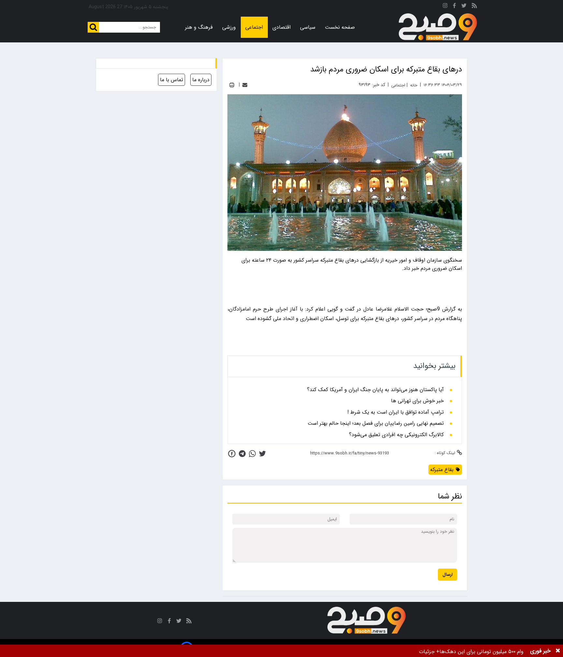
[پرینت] (231, 85)
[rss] (474, 7)
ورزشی (229, 27)
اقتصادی (281, 27)
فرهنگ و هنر (199, 27)
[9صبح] (438, 27)
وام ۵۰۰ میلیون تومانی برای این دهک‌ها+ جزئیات (471, 652)
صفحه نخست (340, 27)
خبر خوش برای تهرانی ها (417, 401)
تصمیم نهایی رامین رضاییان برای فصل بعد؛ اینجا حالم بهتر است (376, 423)
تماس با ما (171, 80)
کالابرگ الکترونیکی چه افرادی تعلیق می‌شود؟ (396, 434)
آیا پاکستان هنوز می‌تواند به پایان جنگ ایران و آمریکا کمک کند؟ (375, 389)
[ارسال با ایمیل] (244, 85)
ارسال (447, 574)
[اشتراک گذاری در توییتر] (262, 453)
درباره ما (200, 80)
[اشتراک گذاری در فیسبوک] (231, 453)
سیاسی (307, 27)
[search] (93, 27)
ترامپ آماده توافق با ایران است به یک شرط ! (395, 412)
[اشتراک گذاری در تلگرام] (242, 453)
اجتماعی (254, 27)
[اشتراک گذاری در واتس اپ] (252, 454)
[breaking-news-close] (558, 651)
